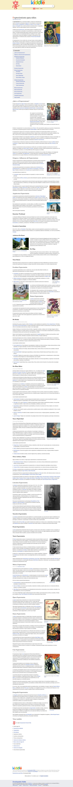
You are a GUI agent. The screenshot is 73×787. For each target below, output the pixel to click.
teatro (38, 24)
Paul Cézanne (30, 168)
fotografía (18, 25)
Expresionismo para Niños (18, 773)
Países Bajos (42, 196)
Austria (14, 197)
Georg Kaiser (25, 558)
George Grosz (16, 445)
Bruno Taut (36, 221)
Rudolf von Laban (16, 633)
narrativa (15, 516)
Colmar (59, 174)
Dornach (48, 213)
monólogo (25, 549)
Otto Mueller (16, 358)
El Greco (41, 163)
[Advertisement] (36, 13)
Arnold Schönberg (52, 582)
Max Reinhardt (55, 558)
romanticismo (15, 143)
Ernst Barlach (58, 281)
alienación (25, 489)
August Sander (32, 708)
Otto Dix (15, 448)
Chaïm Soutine (32, 474)
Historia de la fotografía (18, 747)
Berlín (25, 148)
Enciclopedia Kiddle (31, 770)
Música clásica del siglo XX (19, 742)
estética (53, 141)
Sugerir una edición (44, 775)
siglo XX (27, 23)
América (17, 43)
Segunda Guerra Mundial (35, 121)
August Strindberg (20, 502)
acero (40, 197)
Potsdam (14, 251)
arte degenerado (26, 153)
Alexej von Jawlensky (18, 412)
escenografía (20, 551)
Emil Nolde (16, 355)
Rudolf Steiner (56, 212)
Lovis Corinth (56, 121)
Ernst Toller (37, 558)
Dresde (31, 148)
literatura (27, 24)
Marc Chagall (38, 474)
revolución (22, 479)
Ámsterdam (23, 229)
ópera (15, 600)
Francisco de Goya (16, 164)
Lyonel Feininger (17, 415)
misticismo (23, 383)
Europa (14, 43)
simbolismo (39, 167)
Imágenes (37, 8)
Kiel (56, 282)
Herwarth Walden (33, 129)
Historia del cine (17, 745)
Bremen (52, 642)
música (31, 24)
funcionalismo (15, 222)
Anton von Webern (17, 585)
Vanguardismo (16, 730)
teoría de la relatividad (24, 108)
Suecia (45, 478)
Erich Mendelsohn (24, 250)
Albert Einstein (32, 108)
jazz (20, 594)
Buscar (53, 6)
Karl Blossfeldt (52, 710)
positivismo (32, 136)
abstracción (15, 380)
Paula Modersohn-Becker (18, 461)
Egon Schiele (25, 470)
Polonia (42, 478)
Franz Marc (56, 315)
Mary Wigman (38, 637)
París (34, 128)
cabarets (15, 555)
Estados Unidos (16, 478)
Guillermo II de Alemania (39, 139)
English (41, 8)
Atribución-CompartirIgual (33, 771)
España (58, 476)
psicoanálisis (39, 108)
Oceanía (53, 143)
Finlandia (21, 478)
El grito (51, 199)
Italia (31, 478)
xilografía (39, 334)
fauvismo (28, 170)
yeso (50, 276)
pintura (17, 24)
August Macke (16, 405)
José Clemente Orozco (47, 479)
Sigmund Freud (15, 109)
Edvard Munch (57, 199)
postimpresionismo (16, 168)
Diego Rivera (54, 479)
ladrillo (36, 197)
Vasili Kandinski (56, 383)
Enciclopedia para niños (17, 19)
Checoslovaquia (46, 476)
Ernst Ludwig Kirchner (51, 324)
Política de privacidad (33, 785)
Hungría (27, 478)
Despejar (51, 6)
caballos (19, 373)
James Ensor (24, 187)
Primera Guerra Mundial (35, 36)
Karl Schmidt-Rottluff (22, 325)
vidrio (44, 197)
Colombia (51, 476)
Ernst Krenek (46, 621)
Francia (24, 478)
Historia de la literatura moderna (20, 740)
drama (15, 539)
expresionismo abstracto (46, 154)
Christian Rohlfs (17, 467)
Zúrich (55, 385)
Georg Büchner (34, 501)
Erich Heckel (15, 325)
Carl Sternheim (31, 558)
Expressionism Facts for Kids (25, 722)
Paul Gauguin (35, 168)
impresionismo (21, 29)
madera (46, 276)
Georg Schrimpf (55, 438)
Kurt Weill (30, 594)
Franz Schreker (37, 606)
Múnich (28, 148)
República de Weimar (30, 664)
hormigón (14, 232)
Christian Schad (17, 453)
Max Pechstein (16, 362)
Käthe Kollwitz (16, 281)
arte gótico (16, 174)
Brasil (41, 476)
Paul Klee (24, 372)
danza (14, 25)
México (33, 478)
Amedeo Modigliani (25, 474)
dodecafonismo (25, 575)
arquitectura (22, 24)
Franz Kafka (46, 511)
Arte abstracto (16, 732)
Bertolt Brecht (52, 554)
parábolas (16, 523)
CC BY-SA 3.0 (30, 783)
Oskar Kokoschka (31, 470)
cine (35, 24)
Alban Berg (16, 589)
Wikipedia (30, 784)
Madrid (57, 45)
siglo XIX (19, 103)
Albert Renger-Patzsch (55, 714)
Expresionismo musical (21, 566)
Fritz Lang (26, 687)
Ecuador (55, 476)
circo (18, 339)
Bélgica (38, 476)
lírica (15, 529)
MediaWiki (46, 784)
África (50, 143)
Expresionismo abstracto (18, 728)
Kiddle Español (15, 785)
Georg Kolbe (51, 291)
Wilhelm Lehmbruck (17, 278)
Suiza (49, 478)
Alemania (18, 23)
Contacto (39, 785)
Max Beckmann (16, 450)
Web (34, 8)
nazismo (14, 153)
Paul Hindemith (24, 594)
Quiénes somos (25, 785)
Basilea (52, 122)
